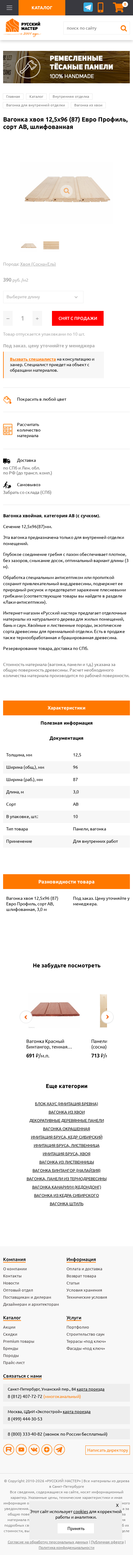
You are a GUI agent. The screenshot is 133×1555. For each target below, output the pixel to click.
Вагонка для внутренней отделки (35, 105)
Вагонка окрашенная (66, 1129)
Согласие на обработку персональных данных (48, 1542)
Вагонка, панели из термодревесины (67, 1179)
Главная (13, 96)
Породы (11, 1355)
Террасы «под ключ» (86, 1341)
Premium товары (18, 1341)
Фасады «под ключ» (85, 1348)
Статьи (72, 1283)
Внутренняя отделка (71, 96)
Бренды (10, 1348)
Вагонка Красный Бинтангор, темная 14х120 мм (46, 1044)
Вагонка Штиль (67, 1203)
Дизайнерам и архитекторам (31, 1304)
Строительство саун (85, 1334)
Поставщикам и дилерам (27, 1297)
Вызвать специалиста (33, 359)
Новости (11, 1283)
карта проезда (91, 1389)
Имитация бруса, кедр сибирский (66, 1137)
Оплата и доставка (84, 1269)
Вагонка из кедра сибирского (66, 1195)
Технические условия (86, 1297)
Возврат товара (81, 1276)
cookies (80, 1511)
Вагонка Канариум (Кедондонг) (66, 1187)
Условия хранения (84, 1290)
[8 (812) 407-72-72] (101, 7)
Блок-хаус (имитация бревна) (66, 1104)
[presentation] (26, 1017)
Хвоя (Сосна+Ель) (38, 264)
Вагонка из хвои (88, 105)
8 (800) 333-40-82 (25, 1434)
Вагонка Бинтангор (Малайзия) (66, 1170)
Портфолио (77, 1327)
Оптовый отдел (18, 1290)
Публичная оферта (107, 1542)
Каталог (36, 96)
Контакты (12, 1276)
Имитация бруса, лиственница (67, 1145)
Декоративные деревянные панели (66, 1120)
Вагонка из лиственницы (66, 1162)
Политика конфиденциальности (66, 1547)
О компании (15, 1269)
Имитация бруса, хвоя (66, 1154)
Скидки (10, 1334)
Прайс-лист (14, 1362)
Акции (9, 1327)
